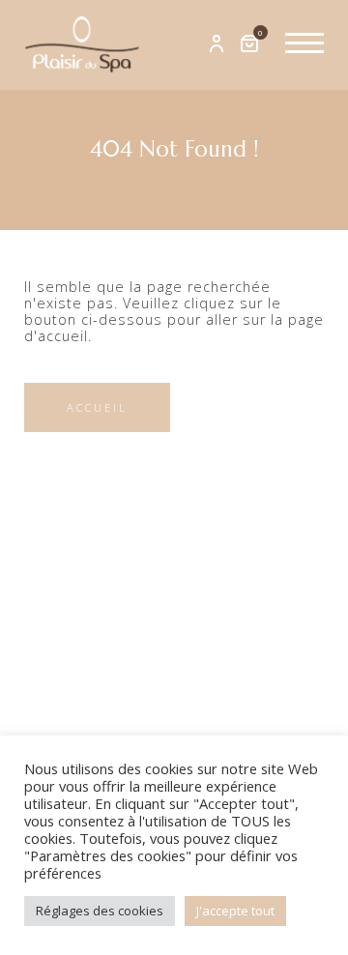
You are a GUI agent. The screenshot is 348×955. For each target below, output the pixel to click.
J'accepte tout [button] (235, 910)
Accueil (97, 407)
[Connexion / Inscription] (216, 44)
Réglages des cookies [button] (99, 910)
